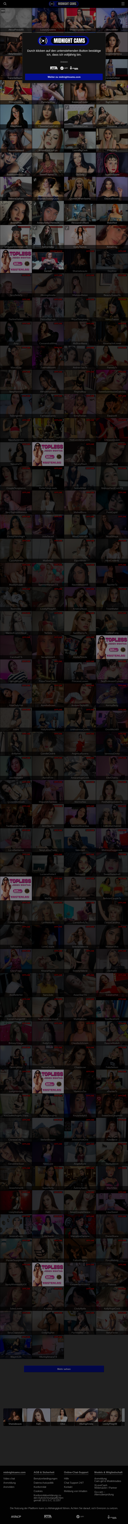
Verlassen (64, 62)
